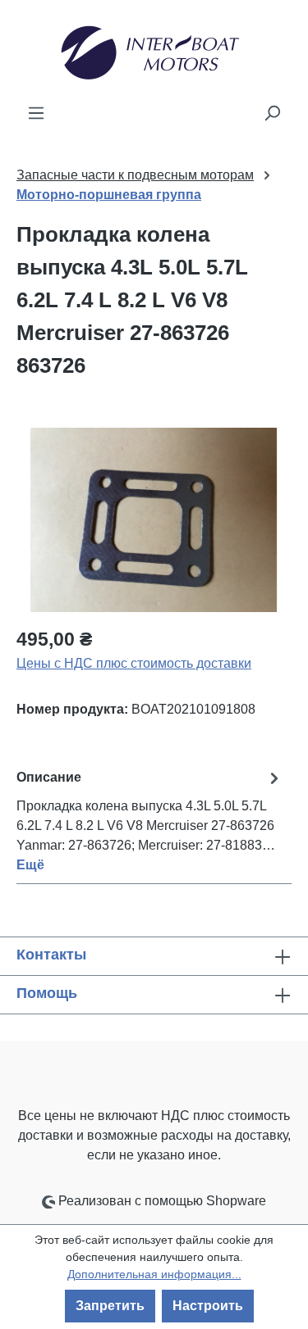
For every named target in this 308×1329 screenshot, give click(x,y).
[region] (154, 520)
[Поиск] (272, 113)
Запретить (110, 1306)
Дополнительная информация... (154, 1274)
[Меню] (36, 113)
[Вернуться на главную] (154, 52)
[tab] (149, 820)
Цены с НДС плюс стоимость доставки (133, 663)
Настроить (207, 1306)
